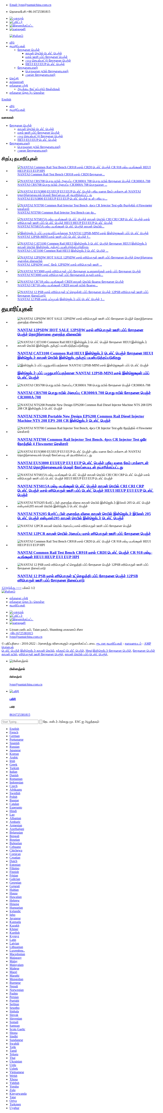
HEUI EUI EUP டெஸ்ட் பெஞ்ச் (45, 64)
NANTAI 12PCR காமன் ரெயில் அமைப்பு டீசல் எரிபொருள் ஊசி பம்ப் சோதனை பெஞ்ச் (84, 534)
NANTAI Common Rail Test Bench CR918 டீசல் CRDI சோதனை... (61, 174)
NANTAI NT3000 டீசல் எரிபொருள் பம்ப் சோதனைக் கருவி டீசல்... (60, 275)
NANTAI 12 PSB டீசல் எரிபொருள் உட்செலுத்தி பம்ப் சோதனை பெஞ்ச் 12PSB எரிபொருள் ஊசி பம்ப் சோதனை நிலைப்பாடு (77, 578)
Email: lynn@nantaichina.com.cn (30, 5)
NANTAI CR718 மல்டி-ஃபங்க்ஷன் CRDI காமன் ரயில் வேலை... (57, 285)
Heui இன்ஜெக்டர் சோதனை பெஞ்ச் (108, 650)
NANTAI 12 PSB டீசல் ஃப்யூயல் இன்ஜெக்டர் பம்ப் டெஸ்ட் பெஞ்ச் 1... (61, 299)
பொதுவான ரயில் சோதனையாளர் (47, 71)
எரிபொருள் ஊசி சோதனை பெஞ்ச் (41, 654)
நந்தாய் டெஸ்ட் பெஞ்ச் (70, 650)
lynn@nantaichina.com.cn (26, 684)
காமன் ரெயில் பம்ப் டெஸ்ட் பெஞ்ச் (86, 654)
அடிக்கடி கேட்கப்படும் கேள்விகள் (38, 89)
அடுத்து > (11, 588)
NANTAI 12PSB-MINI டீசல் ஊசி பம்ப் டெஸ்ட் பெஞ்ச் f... (53, 236)
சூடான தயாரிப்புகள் (109, 643)
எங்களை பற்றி (19, 85)
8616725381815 (20, 714)
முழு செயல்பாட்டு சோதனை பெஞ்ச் (48, 60)
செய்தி (14, 78)
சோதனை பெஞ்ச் (28, 49)
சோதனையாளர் (27, 67)
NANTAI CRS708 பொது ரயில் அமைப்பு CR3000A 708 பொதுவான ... (62, 184)
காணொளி (17, 82)
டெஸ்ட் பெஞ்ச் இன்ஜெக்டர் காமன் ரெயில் (28, 650)
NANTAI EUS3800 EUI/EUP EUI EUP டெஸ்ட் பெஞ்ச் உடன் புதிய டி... (62, 198)
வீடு (12, 42)
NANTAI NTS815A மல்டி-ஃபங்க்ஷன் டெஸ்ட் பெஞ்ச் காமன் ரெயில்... (60, 226)
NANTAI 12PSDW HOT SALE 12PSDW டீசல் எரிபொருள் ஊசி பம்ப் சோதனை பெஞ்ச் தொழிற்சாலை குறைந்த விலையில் (80, 332)
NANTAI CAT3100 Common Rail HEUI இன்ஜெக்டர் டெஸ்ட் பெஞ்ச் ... (62, 250)
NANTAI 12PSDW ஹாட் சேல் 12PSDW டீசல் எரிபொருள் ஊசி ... (59, 264)
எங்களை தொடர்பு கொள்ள (27, 92)
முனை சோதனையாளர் (40, 75)
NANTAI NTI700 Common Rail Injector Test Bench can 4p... (56, 212)
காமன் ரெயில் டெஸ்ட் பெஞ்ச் (43, 53)
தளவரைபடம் (133, 643)
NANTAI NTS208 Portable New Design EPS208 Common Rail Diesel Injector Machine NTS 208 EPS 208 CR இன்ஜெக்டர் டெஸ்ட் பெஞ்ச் (80, 418)
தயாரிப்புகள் (17, 46)
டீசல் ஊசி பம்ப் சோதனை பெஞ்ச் (46, 57)
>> (19, 588)
